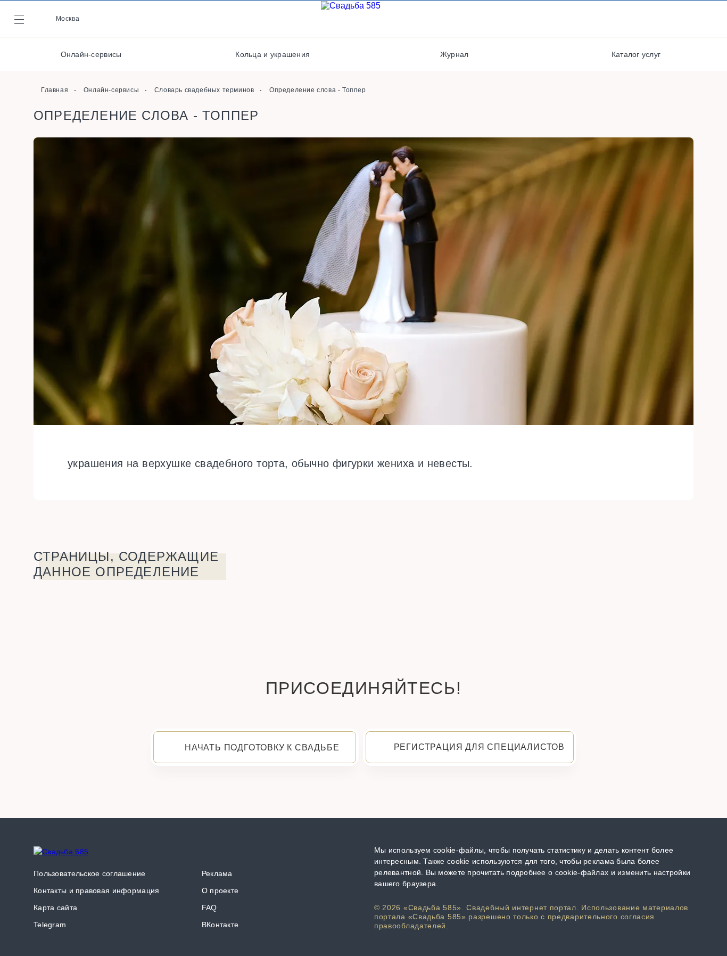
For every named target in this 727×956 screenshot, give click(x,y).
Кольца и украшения (272, 54)
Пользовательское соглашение (90, 873)
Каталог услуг (636, 54)
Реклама (217, 873)
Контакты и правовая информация (96, 890)
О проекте (220, 890)
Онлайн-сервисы (91, 54)
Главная (54, 90)
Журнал (454, 54)
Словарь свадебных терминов (204, 90)
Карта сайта (55, 907)
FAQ (209, 907)
